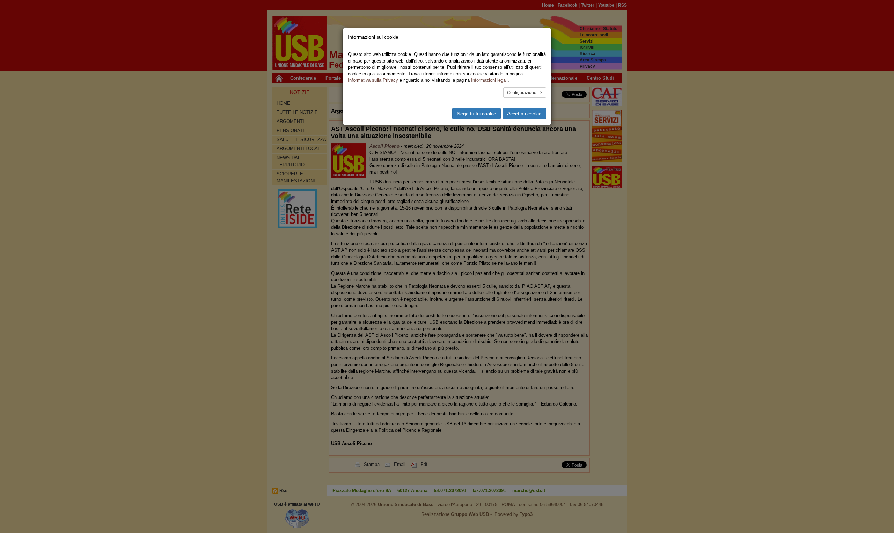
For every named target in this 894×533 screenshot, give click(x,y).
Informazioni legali (489, 80)
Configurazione (522, 92)
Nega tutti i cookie (476, 113)
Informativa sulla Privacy (373, 80)
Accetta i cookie (524, 113)
